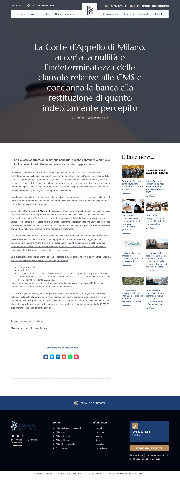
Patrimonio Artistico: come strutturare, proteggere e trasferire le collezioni (132, 185)
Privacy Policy (17, 442)
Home (22, 14)
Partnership (144, 14)
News (58, 14)
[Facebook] (12, 5)
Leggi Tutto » (126, 193)
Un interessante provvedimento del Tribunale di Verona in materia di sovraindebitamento (132, 296)
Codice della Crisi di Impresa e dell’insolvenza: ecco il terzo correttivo (132, 257)
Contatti (158, 14)
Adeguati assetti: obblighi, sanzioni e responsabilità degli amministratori (155, 219)
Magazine (69, 14)
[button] (33, 14)
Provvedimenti (110, 14)
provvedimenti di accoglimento (62, 347)
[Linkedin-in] (16, 5)
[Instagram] (20, 5)
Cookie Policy (17, 446)
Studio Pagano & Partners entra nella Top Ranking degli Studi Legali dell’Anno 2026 (156, 186)
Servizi (32, 14)
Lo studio (46, 14)
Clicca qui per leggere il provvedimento (29, 328)
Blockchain (129, 14)
